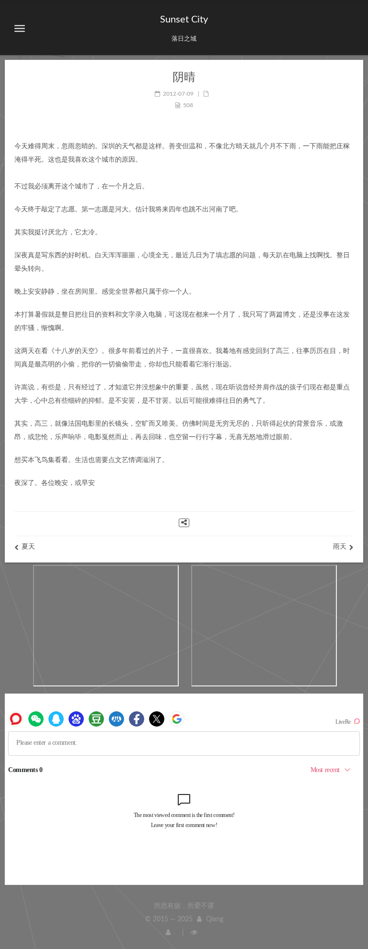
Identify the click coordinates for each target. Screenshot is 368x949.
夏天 (28, 546)
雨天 (339, 546)
